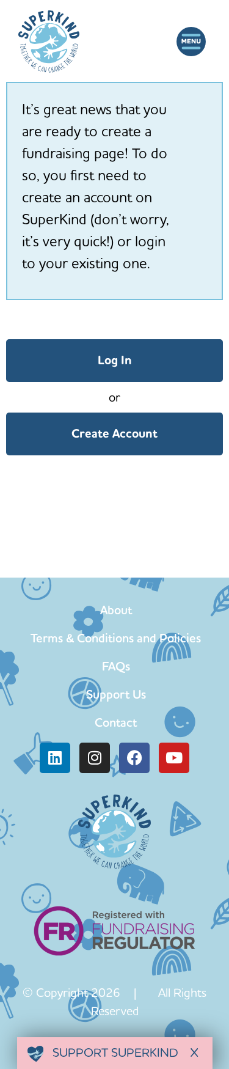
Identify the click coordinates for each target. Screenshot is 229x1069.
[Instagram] (94, 758)
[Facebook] (134, 758)
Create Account (114, 433)
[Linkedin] (55, 758)
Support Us (116, 694)
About (116, 610)
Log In (115, 360)
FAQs (116, 666)
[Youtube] (174, 758)
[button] (191, 41)
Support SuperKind (113, 1052)
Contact (116, 722)
